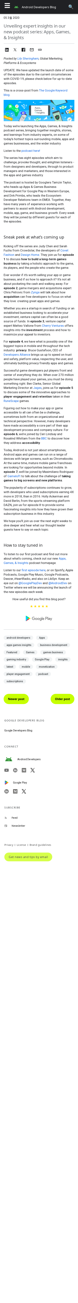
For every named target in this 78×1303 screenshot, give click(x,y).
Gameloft (13, 476)
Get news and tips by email (28, 857)
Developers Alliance (17, 354)
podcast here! (30, 151)
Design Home (30, 255)
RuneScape (11, 401)
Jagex (37, 388)
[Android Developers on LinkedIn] (17, 770)
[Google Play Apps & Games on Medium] (17, 791)
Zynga (35, 292)
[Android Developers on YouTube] (8, 770)
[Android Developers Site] (10, 759)
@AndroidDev (57, 583)
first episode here (34, 570)
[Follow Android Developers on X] (34, 770)
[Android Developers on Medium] (26, 770)
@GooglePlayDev (30, 583)
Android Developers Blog (39, 7)
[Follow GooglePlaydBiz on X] (26, 791)
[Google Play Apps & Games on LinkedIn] (8, 791)
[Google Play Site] (8, 782)
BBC (44, 438)
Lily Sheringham (28, 58)
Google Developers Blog (18, 730)
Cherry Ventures (53, 325)
